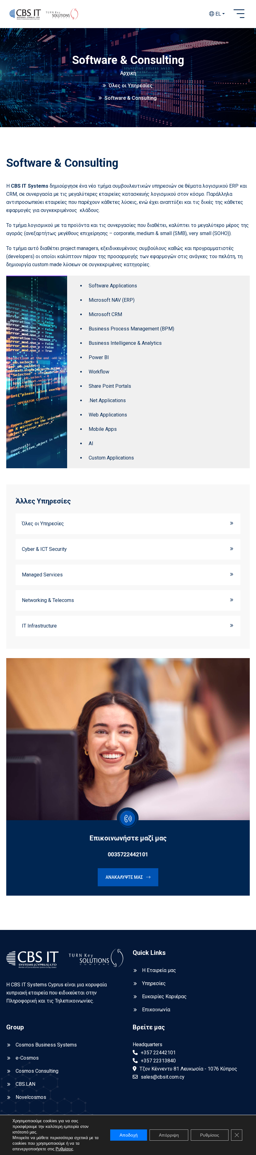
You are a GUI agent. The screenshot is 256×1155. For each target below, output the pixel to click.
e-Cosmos (27, 1058)
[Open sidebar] (239, 14)
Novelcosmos (31, 1097)
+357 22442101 (158, 1053)
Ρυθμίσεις (64, 1149)
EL (217, 14)
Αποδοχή (129, 1135)
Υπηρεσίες (154, 983)
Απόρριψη (169, 1135)
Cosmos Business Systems (46, 1045)
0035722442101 (128, 854)
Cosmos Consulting (37, 1071)
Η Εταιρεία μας (159, 970)
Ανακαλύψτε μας (124, 877)
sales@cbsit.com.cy (163, 1077)
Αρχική (128, 73)
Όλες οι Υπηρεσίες (131, 86)
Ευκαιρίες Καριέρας (164, 996)
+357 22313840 (158, 1061)
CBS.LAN (25, 1084)
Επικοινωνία (156, 1010)
